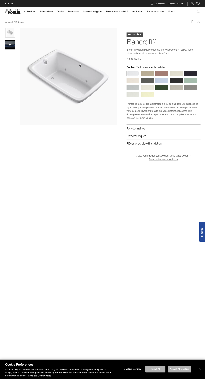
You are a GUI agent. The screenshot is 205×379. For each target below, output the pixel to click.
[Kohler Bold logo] (13, 11)
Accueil (9, 22)
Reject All (155, 369)
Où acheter (159, 4)
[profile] (192, 3)
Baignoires (20, 22)
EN (182, 4)
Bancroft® (34, 22)
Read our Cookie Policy (39, 375)
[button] (10, 32)
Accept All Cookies (179, 369)
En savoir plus (145, 118)
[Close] (199, 368)
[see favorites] (198, 3)
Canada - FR (173, 4)
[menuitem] (30, 11)
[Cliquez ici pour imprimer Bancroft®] (192, 21)
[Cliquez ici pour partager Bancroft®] (198, 21)
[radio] (133, 73)
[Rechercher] (198, 11)
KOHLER (9, 3)
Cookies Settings (132, 369)
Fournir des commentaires (163, 159)
